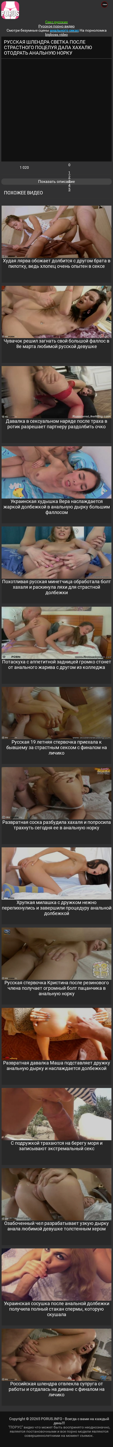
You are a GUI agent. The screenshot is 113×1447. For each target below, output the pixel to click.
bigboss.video (56, 34)
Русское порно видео (56, 26)
